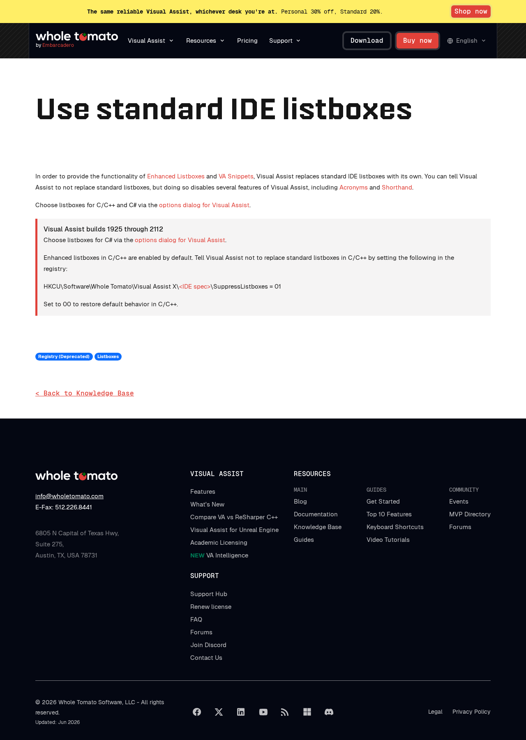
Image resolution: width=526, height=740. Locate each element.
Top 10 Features (389, 514)
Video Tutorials (388, 539)
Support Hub (208, 594)
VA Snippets (236, 176)
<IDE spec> (194, 286)
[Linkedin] (240, 712)
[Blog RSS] (285, 712)
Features (202, 491)
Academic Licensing (218, 542)
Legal (435, 711)
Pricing (247, 40)
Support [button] (281, 40)
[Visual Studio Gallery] (307, 712)
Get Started (383, 501)
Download (367, 40)
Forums (460, 527)
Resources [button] (201, 40)
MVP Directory (470, 514)
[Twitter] (219, 712)
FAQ (196, 619)
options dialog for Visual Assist (204, 205)
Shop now (470, 11)
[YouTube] (263, 712)
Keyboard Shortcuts (395, 527)
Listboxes (108, 356)
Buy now (417, 40)
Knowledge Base (317, 527)
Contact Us (206, 657)
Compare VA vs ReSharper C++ (234, 517)
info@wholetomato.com (69, 496)
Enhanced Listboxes (176, 176)
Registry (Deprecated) (64, 356)
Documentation (316, 514)
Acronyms (353, 187)
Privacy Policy (471, 711)
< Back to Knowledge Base (84, 393)
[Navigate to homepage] (77, 36)
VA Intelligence (219, 555)
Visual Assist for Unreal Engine (234, 530)
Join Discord (208, 645)
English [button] (467, 40)
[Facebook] (196, 712)
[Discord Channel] (329, 712)
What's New (207, 504)
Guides (304, 539)
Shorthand (397, 187)
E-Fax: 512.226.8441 (63, 507)
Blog (300, 501)
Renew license (210, 606)
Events (458, 501)
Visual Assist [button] (146, 40)
